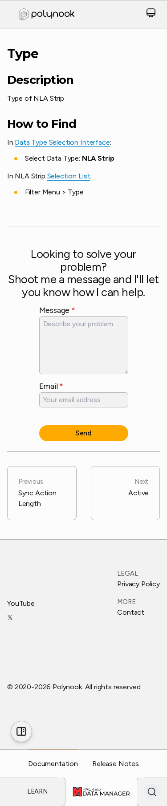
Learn (37, 791)
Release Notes (115, 763)
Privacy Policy (138, 584)
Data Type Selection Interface (62, 142)
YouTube (21, 603)
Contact (130, 612)
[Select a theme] (151, 14)
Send (83, 433)
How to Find (42, 124)
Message (57, 310)
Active (138, 487)
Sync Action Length (37, 493)
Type (22, 53)
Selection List (68, 176)
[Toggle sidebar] (21, 731)
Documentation (53, 763)
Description (40, 80)
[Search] (152, 792)
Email (51, 386)
